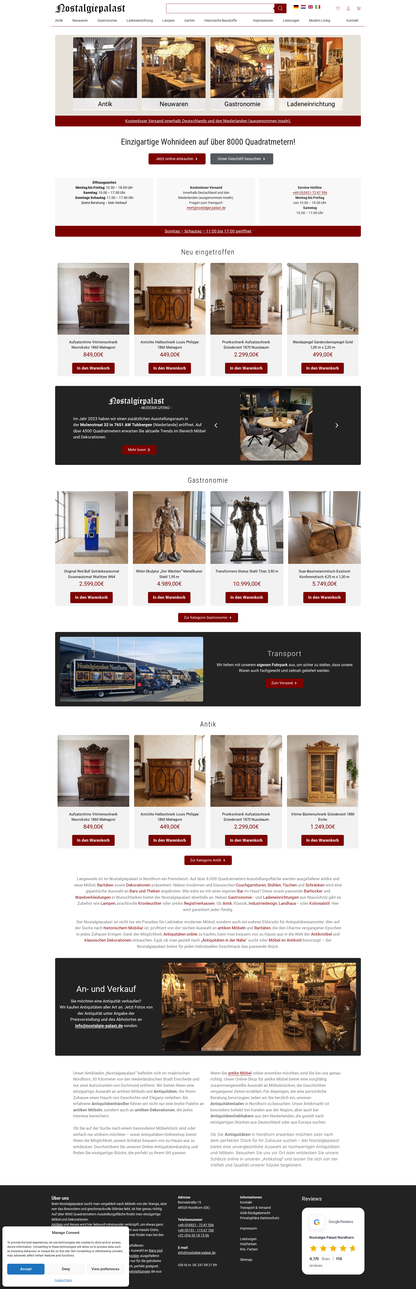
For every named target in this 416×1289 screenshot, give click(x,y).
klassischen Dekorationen (107, 940)
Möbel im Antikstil (285, 940)
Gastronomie (240, 897)
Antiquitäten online (180, 934)
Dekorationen (138, 885)
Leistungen (248, 1239)
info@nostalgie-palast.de (99, 1025)
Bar (240, 891)
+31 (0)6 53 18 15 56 (193, 1235)
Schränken (315, 885)
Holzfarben (248, 1244)
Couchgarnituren (251, 885)
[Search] (280, 8)
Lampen (108, 903)
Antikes (57, 1225)
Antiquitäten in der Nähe (224, 940)
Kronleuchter (150, 903)
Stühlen (274, 885)
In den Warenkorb (93, 368)
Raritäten (105, 885)
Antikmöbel (321, 934)
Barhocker (313, 891)
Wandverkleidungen (93, 897)
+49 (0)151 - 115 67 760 (196, 1230)
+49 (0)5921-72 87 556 (310, 193)
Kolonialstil (319, 903)
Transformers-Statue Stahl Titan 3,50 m (246, 571)
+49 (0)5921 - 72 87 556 (196, 1225)
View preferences (105, 1269)
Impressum (248, 1228)
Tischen (290, 885)
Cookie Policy (63, 1280)
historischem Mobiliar (123, 927)
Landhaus (287, 903)
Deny (66, 1269)
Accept (26, 1269)
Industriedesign (263, 903)
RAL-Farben (249, 1249)
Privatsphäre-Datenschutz (259, 1218)
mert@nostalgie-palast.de (206, 208)
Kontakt (246, 1202)
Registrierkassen (199, 903)
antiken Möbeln (232, 927)
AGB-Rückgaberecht (255, 1213)
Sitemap (246, 1260)
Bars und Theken (145, 891)
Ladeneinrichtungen (281, 897)
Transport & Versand (255, 1208)
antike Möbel (240, 1073)
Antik (227, 903)
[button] (216, 425)
